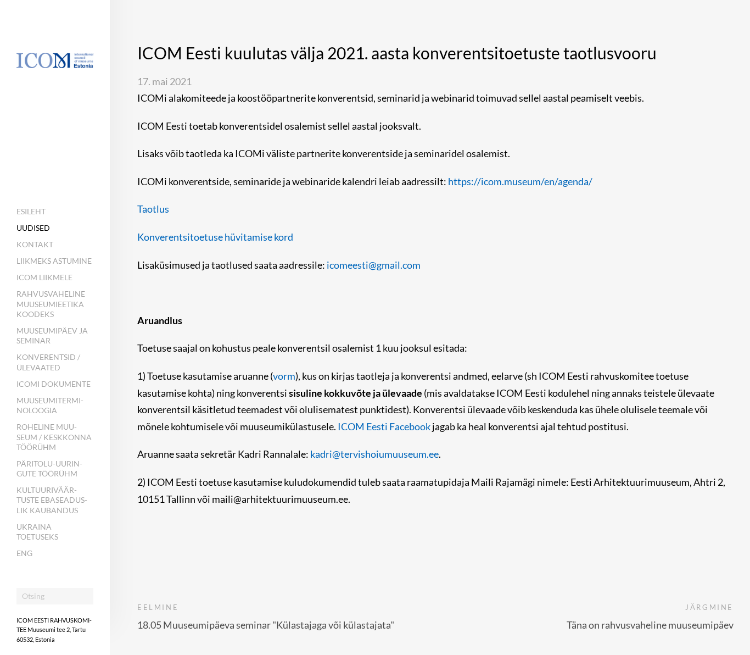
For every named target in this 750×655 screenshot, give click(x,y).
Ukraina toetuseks (37, 531)
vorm (284, 376)
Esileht (31, 211)
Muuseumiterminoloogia (49, 405)
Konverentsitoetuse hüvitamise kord (215, 237)
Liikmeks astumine (54, 260)
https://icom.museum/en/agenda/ (520, 181)
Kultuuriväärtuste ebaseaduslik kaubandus (51, 499)
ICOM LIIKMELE (44, 277)
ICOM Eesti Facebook (384, 426)
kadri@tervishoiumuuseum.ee (374, 454)
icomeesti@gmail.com (374, 265)
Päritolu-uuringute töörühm (49, 468)
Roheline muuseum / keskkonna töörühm (54, 436)
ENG (24, 553)
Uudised (33, 227)
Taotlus (153, 209)
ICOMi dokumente (53, 383)
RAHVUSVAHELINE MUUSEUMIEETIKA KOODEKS (50, 303)
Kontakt (34, 244)
